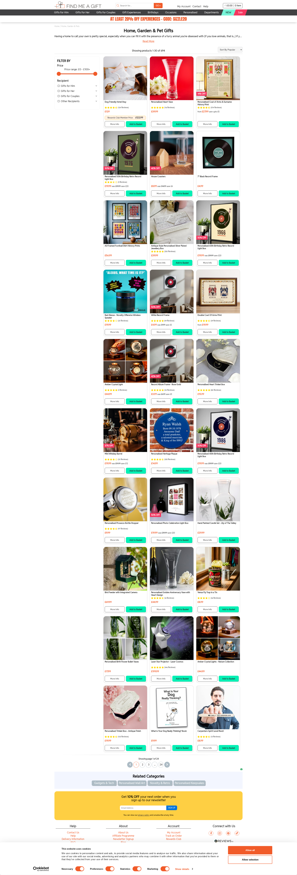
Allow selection (250, 859)
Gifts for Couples (70, 96)
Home (57, 26)
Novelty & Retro (160, 783)
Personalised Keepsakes (189, 783)
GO (158, 5)
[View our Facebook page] (211, 833)
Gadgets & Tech (104, 783)
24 (161, 764)
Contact (196, 6)
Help (205, 6)
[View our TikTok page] (237, 833)
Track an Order (174, 835)
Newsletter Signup (123, 839)
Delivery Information (73, 839)
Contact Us (73, 832)
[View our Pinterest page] (228, 833)
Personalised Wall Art (132, 783)
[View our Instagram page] (219, 833)
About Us (123, 832)
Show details (182, 869)
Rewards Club (173, 839)
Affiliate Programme (123, 835)
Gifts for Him (68, 86)
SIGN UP (171, 808)
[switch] (109, 868)
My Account (184, 6)
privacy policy (144, 815)
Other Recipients (70, 101)
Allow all (250, 850)
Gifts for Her (68, 91)
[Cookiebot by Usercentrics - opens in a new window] (41, 869)
